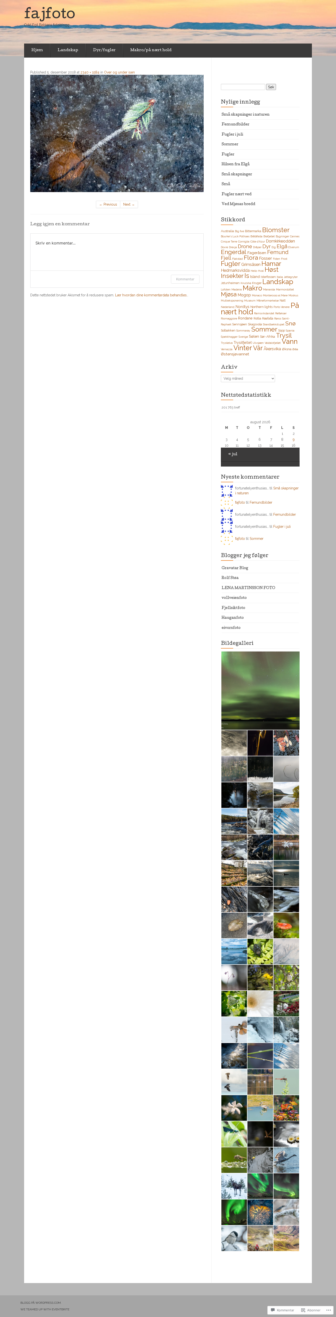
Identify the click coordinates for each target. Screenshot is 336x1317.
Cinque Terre (229, 241)
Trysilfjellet (243, 343)
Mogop (244, 295)
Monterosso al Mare (275, 295)
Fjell (226, 258)
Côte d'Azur (257, 241)
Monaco (257, 295)
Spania (290, 330)
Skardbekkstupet (273, 324)
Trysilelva (227, 342)
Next (129, 204)
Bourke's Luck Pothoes (235, 236)
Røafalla (267, 318)
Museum (250, 300)
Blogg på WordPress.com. (40, 1302)
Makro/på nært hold (150, 50)
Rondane (245, 318)
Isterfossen (268, 277)
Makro (252, 288)
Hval (261, 270)
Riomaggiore (229, 318)
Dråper (257, 247)
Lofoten (225, 289)
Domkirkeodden (280, 241)
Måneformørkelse (268, 300)
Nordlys (242, 306)
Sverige (243, 336)
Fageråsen (256, 252)
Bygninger (282, 236)
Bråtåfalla (256, 236)
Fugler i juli (232, 134)
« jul (232, 454)
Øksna (286, 349)
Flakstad (237, 258)
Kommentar (185, 279)
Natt (283, 300)
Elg (274, 247)
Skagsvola (255, 324)
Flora (251, 257)
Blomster (276, 230)
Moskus (293, 295)
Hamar (271, 263)
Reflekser (281, 313)
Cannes (294, 236)
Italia (280, 276)
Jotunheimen (230, 283)
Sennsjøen (239, 324)
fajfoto (240, 502)
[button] (260, 690)
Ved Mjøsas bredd (238, 204)
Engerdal (233, 252)
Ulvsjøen (258, 342)
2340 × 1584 (89, 72)
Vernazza (226, 349)
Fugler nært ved (237, 194)
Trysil (284, 335)
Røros (277, 318)
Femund (278, 252)
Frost (284, 258)
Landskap (68, 50)
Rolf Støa (230, 578)
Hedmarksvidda (235, 270)
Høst (271, 269)
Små (226, 184)
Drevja (233, 247)
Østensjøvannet (235, 354)
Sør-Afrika (267, 336)
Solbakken (228, 330)
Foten (276, 258)
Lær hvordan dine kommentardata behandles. (151, 295)
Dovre (224, 247)
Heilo (254, 270)
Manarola (269, 289)
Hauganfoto (233, 618)
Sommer (230, 144)
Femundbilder (235, 124)
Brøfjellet (269, 236)
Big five (239, 231)
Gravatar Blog (235, 568)
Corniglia (243, 241)
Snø (290, 323)
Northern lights (261, 307)
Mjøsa (229, 294)
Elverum (293, 247)
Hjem (37, 50)
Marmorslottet (285, 289)
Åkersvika (272, 348)
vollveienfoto (234, 598)
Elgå (282, 246)
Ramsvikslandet (264, 313)
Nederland (227, 306)
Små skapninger (237, 174)
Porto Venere (282, 306)
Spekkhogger (229, 336)
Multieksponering (232, 300)
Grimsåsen (250, 264)
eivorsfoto (231, 628)
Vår (258, 348)
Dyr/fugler (104, 50)
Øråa (295, 349)
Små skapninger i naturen (246, 115)
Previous (108, 204)
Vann (290, 341)
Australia (227, 231)
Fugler (228, 154)
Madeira (236, 289)
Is (246, 275)
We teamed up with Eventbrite (44, 1309)
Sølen (254, 336)
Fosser (265, 258)
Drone (245, 246)
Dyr (266, 246)
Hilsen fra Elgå (236, 164)
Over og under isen (119, 72)
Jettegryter (291, 276)
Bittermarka (253, 231)
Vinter (242, 348)
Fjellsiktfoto (233, 608)
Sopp (281, 330)
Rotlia (257, 318)
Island (255, 277)
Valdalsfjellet (273, 342)
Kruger (256, 283)
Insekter (232, 275)
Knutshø (246, 283)
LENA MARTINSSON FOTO (248, 588)
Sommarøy (243, 330)
